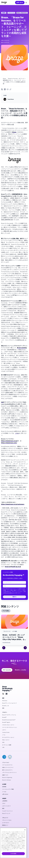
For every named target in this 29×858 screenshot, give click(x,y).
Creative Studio (6, 732)
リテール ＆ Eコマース (7, 765)
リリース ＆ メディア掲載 (8, 789)
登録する (14, 596)
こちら (17, 433)
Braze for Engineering (7, 777)
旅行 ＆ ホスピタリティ (7, 770)
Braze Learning (22, 347)
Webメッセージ (5, 739)
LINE (3, 747)
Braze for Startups (6, 780)
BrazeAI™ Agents (6, 722)
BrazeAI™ (4, 717)
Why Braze (4, 700)
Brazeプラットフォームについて (9, 703)
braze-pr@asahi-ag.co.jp (13, 566)
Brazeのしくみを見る (20, 670)
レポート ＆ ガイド (6, 806)
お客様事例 (4, 801)
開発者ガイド (5, 825)
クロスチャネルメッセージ (8, 724)
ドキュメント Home (6, 820)
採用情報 (4, 786)
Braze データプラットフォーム (9, 714)
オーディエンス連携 (6, 745)
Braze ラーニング (6, 813)
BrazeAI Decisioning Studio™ (8, 719)
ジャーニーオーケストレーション (9, 727)
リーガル (4, 791)
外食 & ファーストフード (7, 767)
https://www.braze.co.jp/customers (12, 504)
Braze (14, 132)
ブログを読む (5, 610)
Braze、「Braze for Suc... (22, 12)
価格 (3, 708)
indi (2, 402)
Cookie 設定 (13, 853)
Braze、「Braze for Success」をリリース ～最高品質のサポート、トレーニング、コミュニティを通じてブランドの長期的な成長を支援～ (14, 81)
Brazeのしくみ (5, 705)
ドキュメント (5, 817)
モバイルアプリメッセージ (8, 737)
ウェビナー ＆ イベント (7, 811)
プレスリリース (11, 12)
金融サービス (5, 775)
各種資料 (3, 12)
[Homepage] (4, 2)
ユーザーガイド (5, 822)
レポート (4, 729)
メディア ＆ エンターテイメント (9, 772)
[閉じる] (24, 829)
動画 (3, 808)
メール (3, 734)
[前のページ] (3, 647)
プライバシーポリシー (9, 593)
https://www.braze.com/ (9, 443)
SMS (3, 742)
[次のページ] (25, 647)
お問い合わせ (19, 2)
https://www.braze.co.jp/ (9, 441)
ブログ (3, 803)
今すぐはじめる (7, 670)
